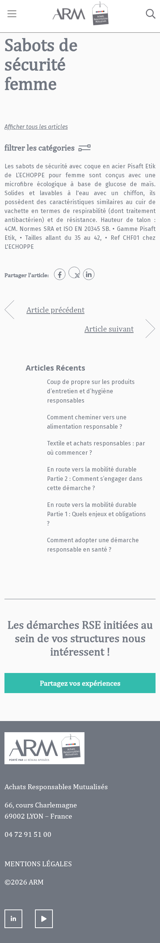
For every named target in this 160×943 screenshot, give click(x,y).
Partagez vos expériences (80, 683)
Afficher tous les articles (36, 126)
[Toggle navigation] (12, 14)
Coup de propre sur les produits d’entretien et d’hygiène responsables (91, 391)
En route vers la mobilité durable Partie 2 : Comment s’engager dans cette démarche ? (95, 479)
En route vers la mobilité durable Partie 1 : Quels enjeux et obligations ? (96, 514)
